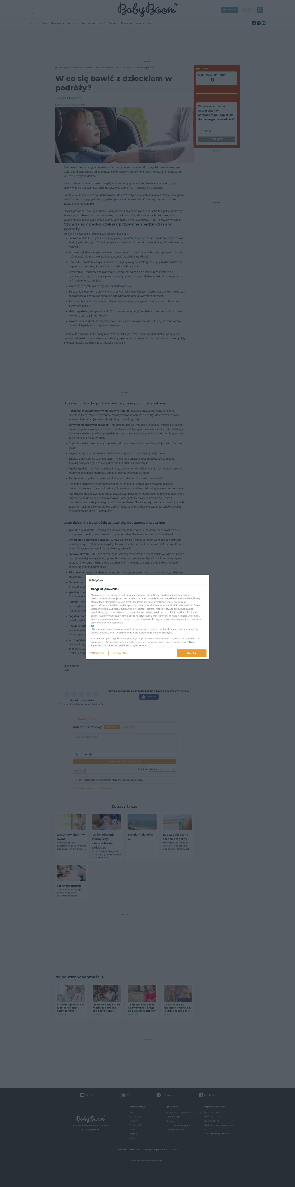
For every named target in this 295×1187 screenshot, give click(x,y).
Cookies (109, 645)
